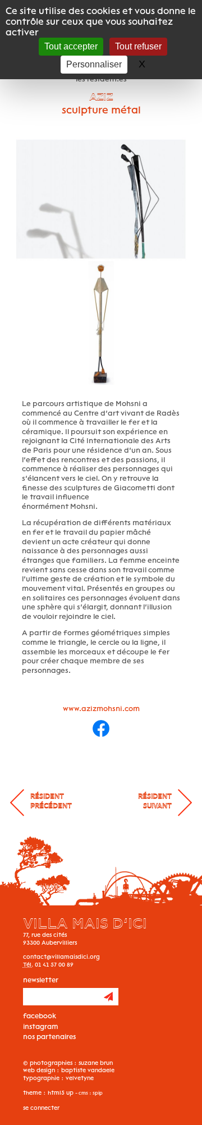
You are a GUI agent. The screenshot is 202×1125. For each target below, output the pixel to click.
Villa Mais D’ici (85, 923)
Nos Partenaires (49, 1036)
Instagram (40, 1026)
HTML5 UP (61, 1092)
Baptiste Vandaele (87, 1070)
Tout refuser (138, 46)
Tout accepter (71, 46)
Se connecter (41, 1108)
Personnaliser (94, 64)
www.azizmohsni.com (101, 708)
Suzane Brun (96, 1063)
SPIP (97, 1093)
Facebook (39, 1016)
